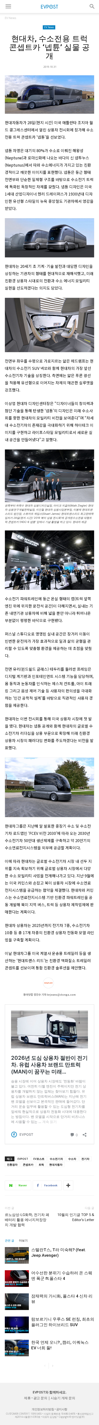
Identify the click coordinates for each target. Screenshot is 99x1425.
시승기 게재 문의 (63, 1398)
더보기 (23, 1240)
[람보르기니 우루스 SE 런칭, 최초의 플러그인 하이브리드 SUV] (17, 1325)
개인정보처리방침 (43, 1409)
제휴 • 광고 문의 (35, 1398)
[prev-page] (45, 1366)
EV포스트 (38, 1159)
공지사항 (61, 1409)
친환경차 (12, 1164)
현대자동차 (55, 1164)
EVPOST (23, 1159)
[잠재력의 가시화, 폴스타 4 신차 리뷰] (17, 1301)
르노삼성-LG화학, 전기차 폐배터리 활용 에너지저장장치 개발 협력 (27, 1220)
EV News (10, 18)
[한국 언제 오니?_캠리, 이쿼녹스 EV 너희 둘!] (17, 1348)
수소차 (72, 1159)
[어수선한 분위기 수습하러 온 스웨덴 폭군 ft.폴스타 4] (17, 1278)
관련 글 (9, 1240)
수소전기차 (56, 1159)
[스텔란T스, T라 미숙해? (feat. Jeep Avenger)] (17, 1255)
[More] (68, 1185)
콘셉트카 (28, 1164)
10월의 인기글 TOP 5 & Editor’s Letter (75, 1217)
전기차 (85, 1159)
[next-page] (53, 1366)
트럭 (41, 1164)
